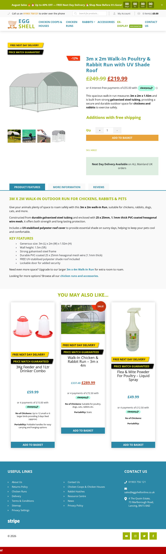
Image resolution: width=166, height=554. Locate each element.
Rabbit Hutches (76, 491)
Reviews (98, 187)
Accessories (106, 22)
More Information (66, 187)
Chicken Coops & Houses (50, 24)
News (71, 500)
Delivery (16, 496)
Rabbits (87, 22)
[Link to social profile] (153, 536)
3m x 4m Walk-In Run (80, 269)
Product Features (27, 187)
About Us (17, 482)
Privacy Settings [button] (20, 510)
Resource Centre (77, 496)
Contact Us (151, 24)
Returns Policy (20, 486)
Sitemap (16, 505)
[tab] (27, 187)
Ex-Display (122, 24)
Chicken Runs (71, 24)
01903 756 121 (137, 481)
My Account (123, 13)
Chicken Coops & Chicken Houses (86, 486)
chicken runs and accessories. (79, 276)
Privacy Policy (75, 505)
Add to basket (122, 138)
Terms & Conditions (23, 500)
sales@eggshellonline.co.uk (139, 492)
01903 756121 (30, 13)
